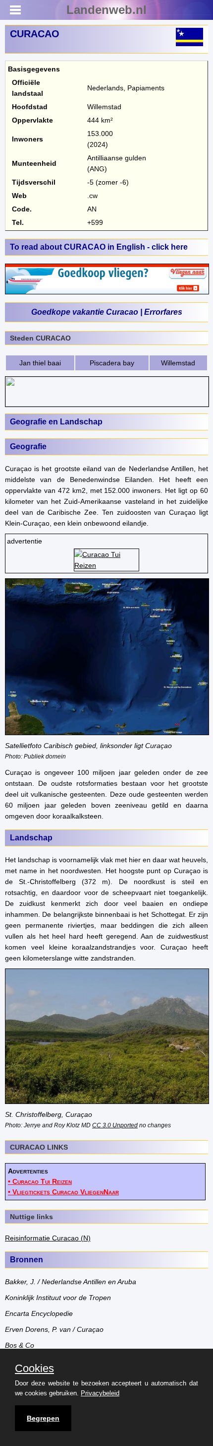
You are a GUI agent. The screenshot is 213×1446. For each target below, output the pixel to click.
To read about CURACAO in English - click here (99, 247)
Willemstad (178, 363)
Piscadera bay (112, 363)
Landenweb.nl (106, 9)
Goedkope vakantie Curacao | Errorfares (106, 312)
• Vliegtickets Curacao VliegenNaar (63, 1192)
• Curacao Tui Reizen (40, 1181)
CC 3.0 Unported (115, 1125)
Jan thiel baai (40, 363)
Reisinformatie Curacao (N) (48, 1238)
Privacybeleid (100, 1393)
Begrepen (43, 1418)
